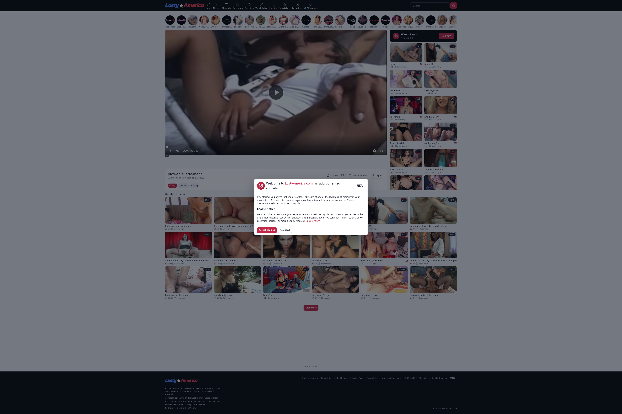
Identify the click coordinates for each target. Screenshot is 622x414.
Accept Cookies (267, 230)
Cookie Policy (312, 220)
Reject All (285, 230)
